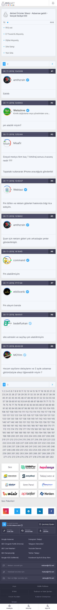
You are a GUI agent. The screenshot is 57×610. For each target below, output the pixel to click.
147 (8, 422)
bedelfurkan (20, 323)
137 (20, 418)
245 (48, 446)
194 (40, 432)
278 (34, 457)
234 (53, 443)
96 (19, 408)
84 (34, 405)
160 (8, 425)
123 (16, 415)
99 (29, 408)
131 (49, 415)
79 (19, 405)
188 (16, 432)
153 (32, 422)
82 (28, 405)
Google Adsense (7, 539)
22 (54, 391)
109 (16, 412)
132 (53, 415)
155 (40, 422)
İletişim (14, 602)
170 (49, 425)
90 (53, 405)
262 (17, 453)
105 (52, 408)
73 (53, 401)
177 (24, 429)
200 (13, 436)
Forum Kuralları (14, 597)
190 (24, 432)
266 (35, 453)
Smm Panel (28, 484)
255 (39, 450)
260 (9, 453)
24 (6, 394)
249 (13, 450)
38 (50, 394)
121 (8, 415)
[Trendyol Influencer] (10, 493)
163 (20, 425)
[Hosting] (10, 485)
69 (41, 401)
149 (16, 422)
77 (13, 405)
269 (48, 453)
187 (12, 432)
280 (43, 457)
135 (12, 418)
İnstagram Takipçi (35, 539)
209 (52, 436)
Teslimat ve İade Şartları (43, 591)
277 (30, 457)
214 (20, 439)
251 (22, 450)
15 (33, 391)
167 (37, 425)
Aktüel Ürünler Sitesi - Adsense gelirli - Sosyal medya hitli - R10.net (10, 3)
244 (44, 446)
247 (4, 450)
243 (39, 446)
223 (4, 443)
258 (52, 450)
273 (13, 457)
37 (47, 394)
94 (13, 408)
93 (10, 408)
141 (36, 418)
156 (45, 422)
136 (16, 418)
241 (30, 446)
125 (24, 415)
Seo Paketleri (7, 501)
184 (52, 429)
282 (52, 457)
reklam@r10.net (47, 565)
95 (16, 408)
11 (22, 391)
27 (16, 394)
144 (49, 418)
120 (4, 415)
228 (26, 443)
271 (5, 457)
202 (21, 436)
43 (13, 398)
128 (36, 415)
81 (25, 405)
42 (9, 398)
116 (42, 412)
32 (31, 394)
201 (17, 436)
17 (39, 391)
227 (22, 443)
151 (24, 422)
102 (40, 408)
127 (32, 415)
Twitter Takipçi (33, 553)
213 (16, 439)
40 (3, 398)
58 (7, 401)
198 (4, 436)
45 (19, 398)
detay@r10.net (48, 578)
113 (30, 412)
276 (26, 457)
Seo (10, 467)
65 (29, 401)
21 (51, 391)
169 (45, 425)
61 (16, 401)
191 (28, 432)
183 (48, 429)
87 (43, 405)
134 (8, 418)
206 (39, 436)
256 (44, 450)
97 (22, 408)
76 (10, 405)
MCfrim (17, 354)
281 (47, 457)
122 (12, 415)
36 (44, 394)
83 (31, 405)
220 (45, 439)
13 (28, 391)
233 (48, 443)
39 (53, 394)
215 (24, 439)
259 (4, 453)
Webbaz (18, 189)
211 (7, 439)
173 (8, 429)
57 (4, 401)
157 (49, 422)
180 (36, 429)
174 (12, 429)
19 (45, 391)
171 (52, 425)
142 (40, 418)
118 (49, 412)
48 (28, 398)
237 (13, 446)
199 (8, 436)
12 (25, 391)
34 (38, 394)
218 (36, 439)
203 (26, 436)
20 (48, 391)
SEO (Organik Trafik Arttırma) (12, 544)
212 (11, 439)
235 (4, 446)
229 (31, 443)
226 (18, 443)
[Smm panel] (28, 467)
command (19, 260)
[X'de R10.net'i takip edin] (17, 511)
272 (9, 457)
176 (20, 429)
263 (22, 453)
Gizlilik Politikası (42, 586)
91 (4, 408)
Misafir (17, 143)
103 (44, 408)
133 (4, 418)
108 (11, 412)
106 (3, 412)
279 (39, 457)
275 (22, 457)
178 (28, 429)
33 (34, 394)
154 (36, 422)
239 (22, 446)
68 (38, 401)
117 (46, 412)
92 (7, 408)
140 (33, 418)
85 (37, 405)
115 (38, 412)
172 (4, 429)
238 (17, 446)
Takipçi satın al (47, 476)
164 (24, 425)
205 (35, 436)
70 (44, 401)
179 (32, 429)
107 (7, 412)
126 (28, 415)
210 (4, 439)
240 (26, 446)
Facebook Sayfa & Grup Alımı (39, 557)
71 (47, 401)
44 (16, 398)
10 (20, 391)
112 (27, 412)
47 (25, 398)
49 (31, 398)
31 (28, 394)
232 (44, 443)
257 (48, 450)
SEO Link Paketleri (8, 548)
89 (50, 405)
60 (13, 401)
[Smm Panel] (47, 467)
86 (40, 405)
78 (16, 405)
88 (46, 405)
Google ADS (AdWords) (10, 557)
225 (13, 443)
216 (28, 439)
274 (17, 457)
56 (53, 398)
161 (12, 425)
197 (53, 432)
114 (34, 412)
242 (35, 446)
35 (41, 394)
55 (50, 398)
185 (4, 432)
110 (19, 412)
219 (40, 439)
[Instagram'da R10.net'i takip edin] (6, 511)
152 (28, 422)
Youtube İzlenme (34, 548)
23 (3, 394)
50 (35, 398)
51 (38, 398)
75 (7, 405)
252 (26, 450)
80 (22, 405)
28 (19, 394)
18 (42, 391)
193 (36, 432)
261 (13, 453)
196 (49, 432)
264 (26, 453)
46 (22, 398)
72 (50, 401)
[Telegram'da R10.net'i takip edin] (28, 511)
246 (53, 446)
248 (9, 450)
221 (49, 439)
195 (45, 432)
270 (52, 453)
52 (41, 398)
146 (4, 422)
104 (48, 408)
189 (20, 432)
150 (20, 422)
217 (32, 439)
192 (32, 432)
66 (32, 401)
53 (44, 398)
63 (22, 401)
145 (53, 418)
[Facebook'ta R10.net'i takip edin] (51, 511)
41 (7, 398)
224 (9, 443)
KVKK (14, 591)
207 (43, 436)
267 (39, 453)
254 (35, 450)
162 (16, 425)
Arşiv (14, 586)
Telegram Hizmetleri (35, 544)
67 (35, 401)
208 (48, 436)
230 (35, 443)
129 (41, 415)
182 (44, 429)
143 (45, 418)
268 (44, 453)
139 (28, 418)
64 (25, 401)
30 (25, 394)
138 (24, 418)
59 (10, 401)
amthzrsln (19, 79)
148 (12, 422)
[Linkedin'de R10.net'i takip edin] (40, 511)
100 (32, 408)
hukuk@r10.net (48, 572)
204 (30, 436)
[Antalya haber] (10, 476)
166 (33, 425)
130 (45, 415)
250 (17, 450)
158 (53, 422)
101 (36, 408)
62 (19, 401)
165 (29, 425)
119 (53, 412)
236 (9, 446)
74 (4, 405)
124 (20, 415)
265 (31, 453)
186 (8, 432)
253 (30, 450)
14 (31, 391)
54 (47, 398)
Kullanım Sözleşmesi (42, 597)
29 (22, 394)
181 (40, 429)
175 (16, 429)
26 (13, 394)
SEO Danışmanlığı (7, 553)
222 (53, 439)
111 (23, 412)
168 (41, 425)
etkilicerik (19, 291)
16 (36, 391)
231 (39, 443)
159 (4, 425)
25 (10, 394)
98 (25, 408)
